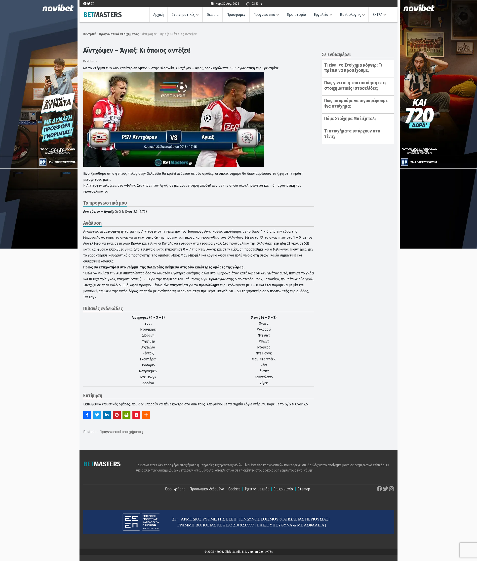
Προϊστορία (296, 14)
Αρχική (158, 14)
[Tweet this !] (97, 415)
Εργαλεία (321, 14)
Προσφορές (236, 14)
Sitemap (303, 489)
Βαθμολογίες (350, 14)
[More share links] (146, 415)
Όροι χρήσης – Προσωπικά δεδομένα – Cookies (202, 489)
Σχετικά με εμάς (257, 489)
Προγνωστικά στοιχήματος (119, 34)
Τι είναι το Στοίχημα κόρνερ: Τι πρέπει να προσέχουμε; (353, 67)
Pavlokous (90, 61)
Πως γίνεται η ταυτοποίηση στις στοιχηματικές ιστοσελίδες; (355, 85)
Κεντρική (89, 34)
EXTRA (377, 14)
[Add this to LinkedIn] (107, 415)
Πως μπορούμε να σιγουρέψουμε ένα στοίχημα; (356, 103)
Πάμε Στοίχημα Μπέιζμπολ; (350, 118)
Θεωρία (212, 14)
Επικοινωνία (283, 489)
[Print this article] (126, 415)
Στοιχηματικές (183, 14)
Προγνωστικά (264, 14)
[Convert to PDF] (136, 415)
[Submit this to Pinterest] (117, 415)
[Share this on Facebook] (87, 415)
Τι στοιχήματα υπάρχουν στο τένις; (352, 133)
